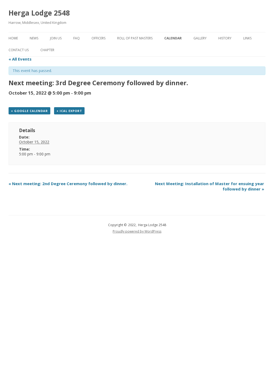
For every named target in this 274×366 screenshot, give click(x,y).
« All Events (20, 59)
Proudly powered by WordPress (137, 231)
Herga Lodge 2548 (39, 13)
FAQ (76, 38)
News (34, 38)
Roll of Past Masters (135, 38)
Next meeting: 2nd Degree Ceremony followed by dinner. (68, 183)
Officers (98, 38)
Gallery (200, 38)
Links (247, 38)
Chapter (47, 50)
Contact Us (19, 50)
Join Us (56, 38)
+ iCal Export (69, 111)
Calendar (173, 38)
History (224, 38)
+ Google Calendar (29, 111)
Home (13, 38)
